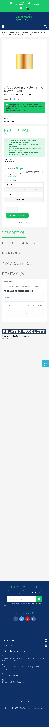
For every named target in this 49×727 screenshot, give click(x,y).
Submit (24, 380)
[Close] (45, 340)
